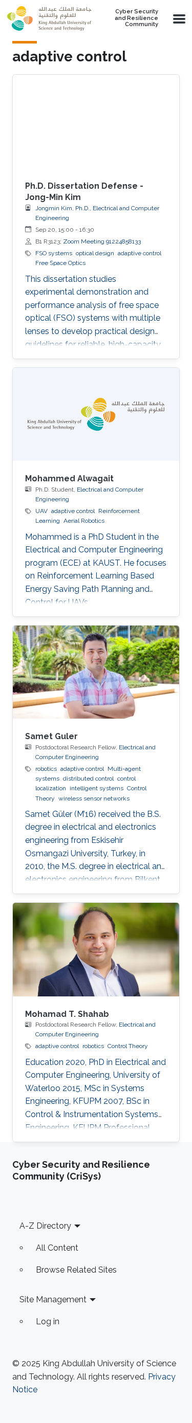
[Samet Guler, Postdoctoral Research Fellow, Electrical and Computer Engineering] (96, 672)
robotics (46, 768)
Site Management (53, 1299)
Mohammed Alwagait (69, 478)
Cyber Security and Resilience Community (136, 18)
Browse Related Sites (76, 1270)
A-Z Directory (45, 1226)
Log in (47, 1321)
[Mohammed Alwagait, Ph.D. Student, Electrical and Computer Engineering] (96, 414)
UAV (41, 511)
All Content (57, 1248)
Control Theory (128, 1046)
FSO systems (53, 253)
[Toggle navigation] (178, 18)
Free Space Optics (60, 262)
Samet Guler (51, 736)
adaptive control (139, 253)
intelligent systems (96, 788)
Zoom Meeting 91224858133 (102, 241)
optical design (95, 253)
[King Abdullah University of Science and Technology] (49, 18)
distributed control (88, 778)
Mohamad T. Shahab (67, 1014)
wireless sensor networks (94, 798)
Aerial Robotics (83, 520)
